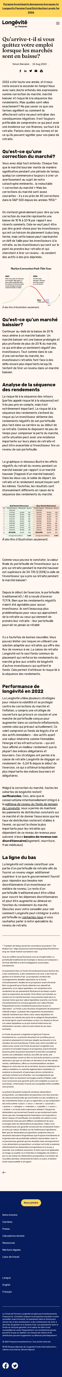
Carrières (7, 1222)
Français (7, 1291)
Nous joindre (31, 1202)
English (6, 1284)
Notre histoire (9, 1215)
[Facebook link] (5, 1365)
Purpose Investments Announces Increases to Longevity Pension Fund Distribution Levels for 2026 (31, 8)
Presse (6, 1229)
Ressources (8, 1242)
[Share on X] (30, 71)
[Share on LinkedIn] (25, 71)
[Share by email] (35, 71)
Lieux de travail (10, 1256)
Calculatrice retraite (13, 1236)
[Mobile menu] (58, 23)
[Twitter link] (15, 1365)
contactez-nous (32, 917)
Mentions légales (11, 1249)
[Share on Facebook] (20, 71)
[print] (41, 71)
